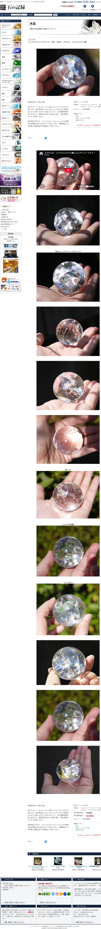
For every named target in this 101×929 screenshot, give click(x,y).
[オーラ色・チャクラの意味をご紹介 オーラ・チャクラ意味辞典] (10, 194)
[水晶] (10, 59)
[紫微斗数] (10, 186)
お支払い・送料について (8, 212)
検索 (55, 15)
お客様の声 (4, 217)
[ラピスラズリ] (10, 53)
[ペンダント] (10, 151)
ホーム (68, 14)
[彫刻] (10, 96)
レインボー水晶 (84, 118)
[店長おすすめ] (10, 114)
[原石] (10, 102)
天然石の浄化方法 (6, 219)
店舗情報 (95, 14)
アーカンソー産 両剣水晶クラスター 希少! (78, 867)
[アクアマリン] (10, 77)
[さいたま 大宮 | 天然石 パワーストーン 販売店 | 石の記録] (12, 9)
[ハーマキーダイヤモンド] (10, 84)
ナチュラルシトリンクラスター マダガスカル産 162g (37, 867)
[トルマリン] (10, 90)
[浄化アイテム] (10, 133)
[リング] (10, 145)
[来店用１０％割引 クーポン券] (10, 290)
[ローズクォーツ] (10, 71)
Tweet (29, 138)
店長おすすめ (79, 120)
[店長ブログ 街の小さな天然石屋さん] (10, 283)
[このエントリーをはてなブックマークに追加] (46, 138)
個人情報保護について (8, 224)
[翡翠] (10, 65)
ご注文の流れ (75, 14)
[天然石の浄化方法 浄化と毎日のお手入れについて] (10, 173)
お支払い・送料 (86, 14)
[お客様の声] (10, 202)
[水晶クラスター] (10, 47)
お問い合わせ (5, 226)
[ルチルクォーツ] (10, 41)
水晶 (76, 116)
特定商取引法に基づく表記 (9, 222)
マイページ (85, 9)
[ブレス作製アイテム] (10, 139)
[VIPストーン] (10, 108)
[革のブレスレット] (10, 163)
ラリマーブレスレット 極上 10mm (58, 867)
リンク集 (4, 229)
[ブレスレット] (10, 157)
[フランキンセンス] (10, 126)
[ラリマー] (10, 35)
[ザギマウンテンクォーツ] (10, 28)
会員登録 (92, 9)
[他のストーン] (10, 120)
